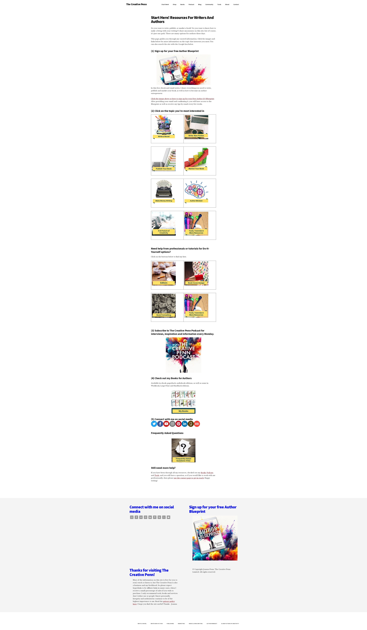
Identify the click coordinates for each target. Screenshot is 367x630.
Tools (157, 475)
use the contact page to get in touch (189, 478)
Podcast (210, 473)
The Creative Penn (136, 4)
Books (203, 473)
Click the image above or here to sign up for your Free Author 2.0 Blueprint (182, 99)
